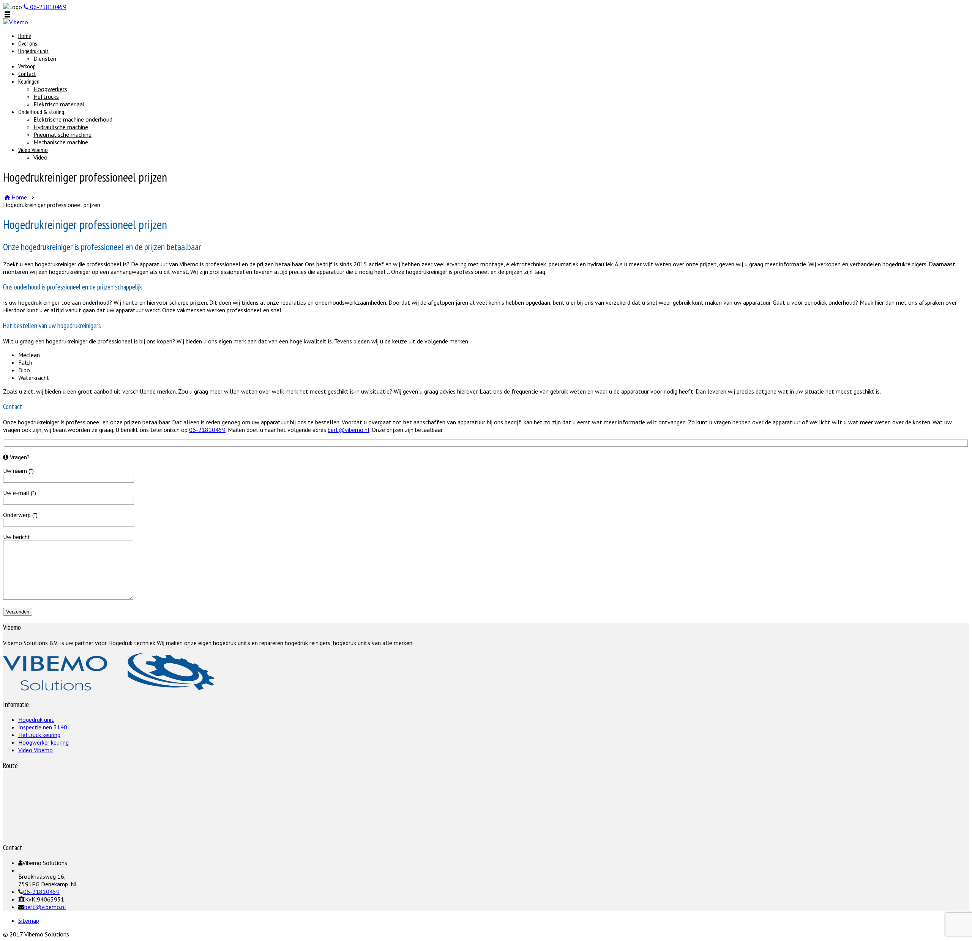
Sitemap (28, 920)
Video (40, 157)
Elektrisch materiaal (59, 104)
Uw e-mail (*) (19, 493)
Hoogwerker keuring (43, 742)
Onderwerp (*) (20, 515)
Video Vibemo (33, 149)
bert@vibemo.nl (348, 429)
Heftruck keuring (39, 735)
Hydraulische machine (60, 127)
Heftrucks (46, 96)
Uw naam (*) (18, 470)
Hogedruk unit (33, 51)
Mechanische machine (60, 142)
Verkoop (27, 66)
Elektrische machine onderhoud (72, 119)
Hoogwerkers (50, 89)
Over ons (27, 43)
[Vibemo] (15, 22)
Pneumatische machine (62, 134)
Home (24, 36)
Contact (27, 73)
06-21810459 (207, 429)
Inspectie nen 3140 (42, 727)
